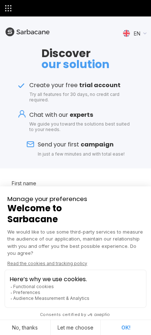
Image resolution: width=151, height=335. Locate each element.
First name (24, 183)
